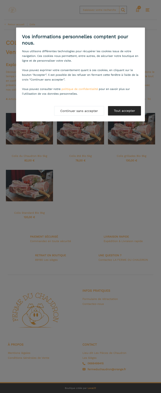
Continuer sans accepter (79, 111)
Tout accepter (124, 111)
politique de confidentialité (79, 89)
